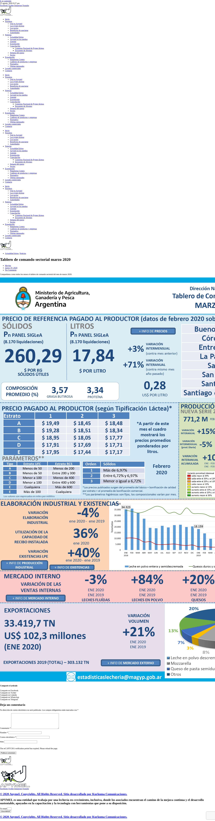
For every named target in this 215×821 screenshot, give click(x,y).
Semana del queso (17, 53)
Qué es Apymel (16, 24)
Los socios (14, 28)
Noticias (8, 35)
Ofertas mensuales (17, 66)
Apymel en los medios (18, 39)
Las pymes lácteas (17, 26)
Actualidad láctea (17, 37)
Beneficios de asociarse (19, 30)
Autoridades (15, 33)
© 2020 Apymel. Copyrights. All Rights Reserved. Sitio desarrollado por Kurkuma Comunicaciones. (63, 794)
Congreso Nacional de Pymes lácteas (29, 48)
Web (2, 742)
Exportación (15, 44)
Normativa (14, 64)
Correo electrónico (8, 737)
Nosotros (8, 21)
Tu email (3, 809)
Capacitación (15, 46)
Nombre (4, 732)
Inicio (7, 19)
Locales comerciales (13, 68)
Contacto (8, 71)
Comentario (5, 728)
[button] (107, 690)
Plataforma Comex (17, 59)
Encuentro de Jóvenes (23, 50)
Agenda (13, 42)
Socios (12, 55)
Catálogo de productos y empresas (23, 62)
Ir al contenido (5, 1)
